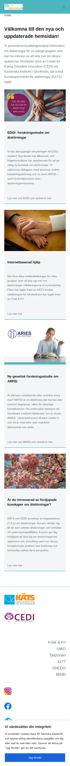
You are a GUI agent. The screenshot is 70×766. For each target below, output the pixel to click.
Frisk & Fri (57, 642)
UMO (61, 649)
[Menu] (64, 7)
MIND (61, 674)
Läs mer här (14, 313)
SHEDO (59, 668)
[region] (35, 743)
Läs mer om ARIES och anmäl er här (29, 442)
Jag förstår (35, 757)
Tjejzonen (57, 655)
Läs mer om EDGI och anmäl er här (29, 198)
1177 (61, 661)
